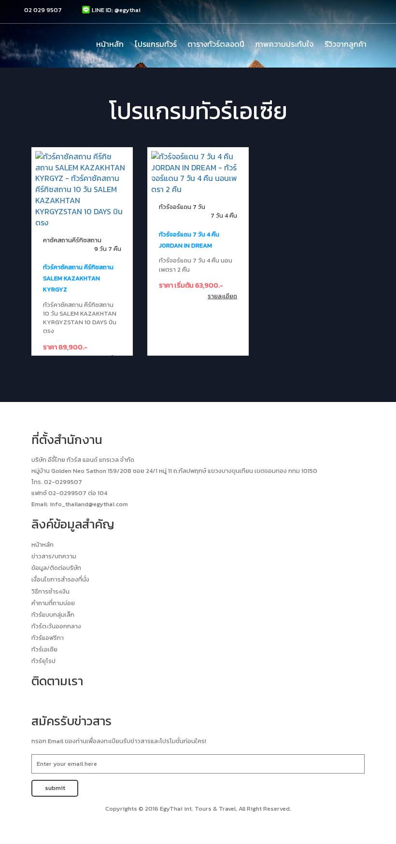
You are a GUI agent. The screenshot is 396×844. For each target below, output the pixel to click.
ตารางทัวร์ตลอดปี (215, 44)
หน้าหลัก (110, 44)
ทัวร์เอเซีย (44, 649)
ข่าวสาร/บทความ (53, 556)
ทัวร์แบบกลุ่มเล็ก (52, 614)
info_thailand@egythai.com (89, 504)
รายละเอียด (222, 296)
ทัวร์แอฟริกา (47, 637)
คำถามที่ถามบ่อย (53, 603)
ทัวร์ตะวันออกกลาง (56, 626)
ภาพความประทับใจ (284, 44)
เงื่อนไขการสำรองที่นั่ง (60, 579)
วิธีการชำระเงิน (50, 591)
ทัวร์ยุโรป (43, 660)
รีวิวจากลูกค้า (346, 44)
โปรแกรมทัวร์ (156, 44)
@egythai (127, 9)
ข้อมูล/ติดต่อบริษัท (56, 567)
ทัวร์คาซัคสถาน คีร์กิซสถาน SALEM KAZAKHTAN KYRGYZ (78, 278)
